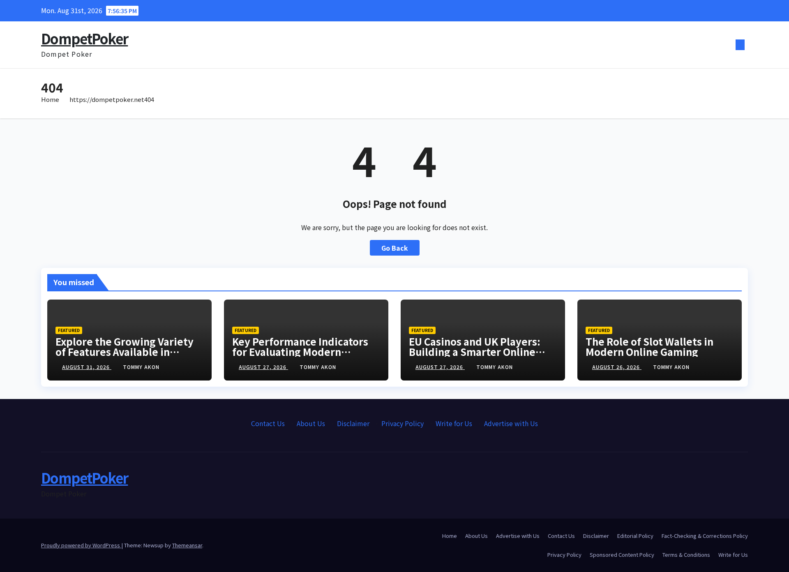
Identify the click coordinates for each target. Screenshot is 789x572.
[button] (726, 45)
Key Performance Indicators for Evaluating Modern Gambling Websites (300, 351)
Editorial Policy (635, 536)
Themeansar (187, 545)
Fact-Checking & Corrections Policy (705, 536)
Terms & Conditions (686, 554)
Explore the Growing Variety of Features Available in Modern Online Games (124, 351)
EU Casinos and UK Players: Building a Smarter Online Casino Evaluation (474, 351)
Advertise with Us (511, 423)
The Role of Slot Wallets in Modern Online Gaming (649, 346)
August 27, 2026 (263, 366)
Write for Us (454, 423)
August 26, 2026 (616, 366)
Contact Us (268, 423)
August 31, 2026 (86, 366)
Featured (69, 330)
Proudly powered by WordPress (81, 545)
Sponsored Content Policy (622, 554)
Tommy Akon (141, 366)
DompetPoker (84, 38)
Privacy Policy (402, 423)
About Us (311, 423)
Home (50, 99)
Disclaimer (353, 423)
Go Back (394, 248)
